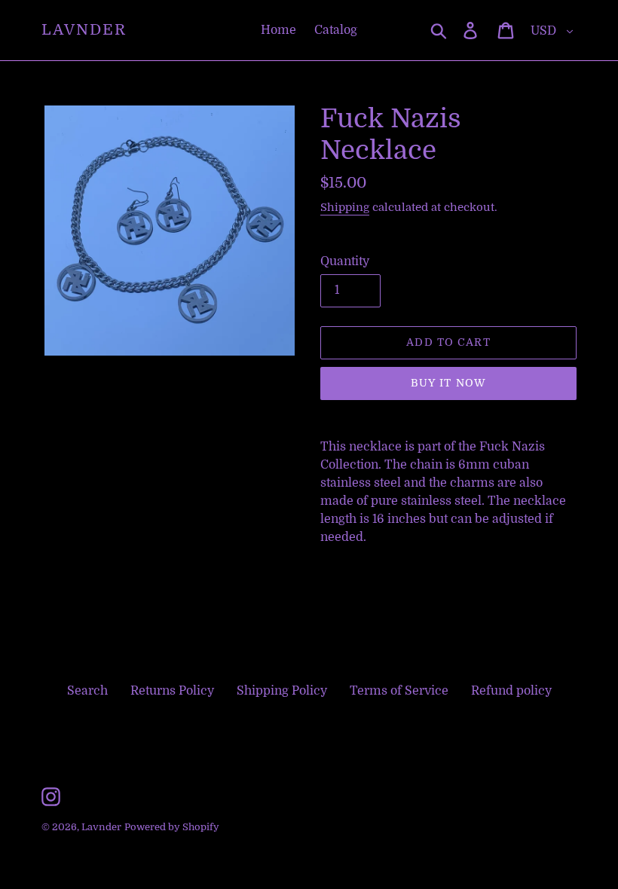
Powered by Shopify (171, 826)
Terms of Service (399, 691)
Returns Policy (172, 691)
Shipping (344, 207)
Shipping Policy (282, 691)
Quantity (344, 261)
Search (87, 691)
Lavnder (84, 29)
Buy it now (448, 383)
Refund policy (511, 691)
